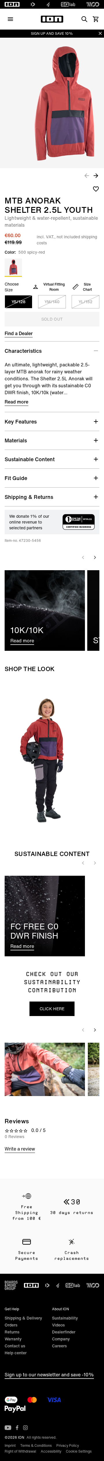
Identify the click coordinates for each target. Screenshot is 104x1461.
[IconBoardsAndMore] (11, 1285)
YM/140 (52, 302)
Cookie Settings (79, 1451)
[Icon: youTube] (8, 1427)
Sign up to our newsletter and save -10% (49, 1374)
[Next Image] (95, 175)
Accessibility (51, 1451)
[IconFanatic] (48, 4)
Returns (12, 1332)
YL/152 (85, 302)
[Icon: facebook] (17, 1427)
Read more (16, 401)
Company (61, 1339)
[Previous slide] (83, 557)
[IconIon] (12, 4)
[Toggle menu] (10, 19)
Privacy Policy (67, 1445)
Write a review (20, 1148)
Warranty (13, 1339)
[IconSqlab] (68, 4)
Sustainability (65, 1318)
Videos (58, 1325)
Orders (11, 1325)
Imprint (10, 1445)
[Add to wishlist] (95, 188)
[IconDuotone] (33, 4)
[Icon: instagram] (25, 1427)
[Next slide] (94, 557)
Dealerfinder (63, 1332)
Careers (59, 1346)
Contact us (15, 1346)
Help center (16, 1353)
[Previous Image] (86, 175)
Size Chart (87, 287)
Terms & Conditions (36, 1445)
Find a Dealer (19, 333)
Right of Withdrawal (20, 1451)
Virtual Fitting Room (54, 287)
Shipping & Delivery (23, 1318)
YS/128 (18, 302)
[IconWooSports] (92, 4)
